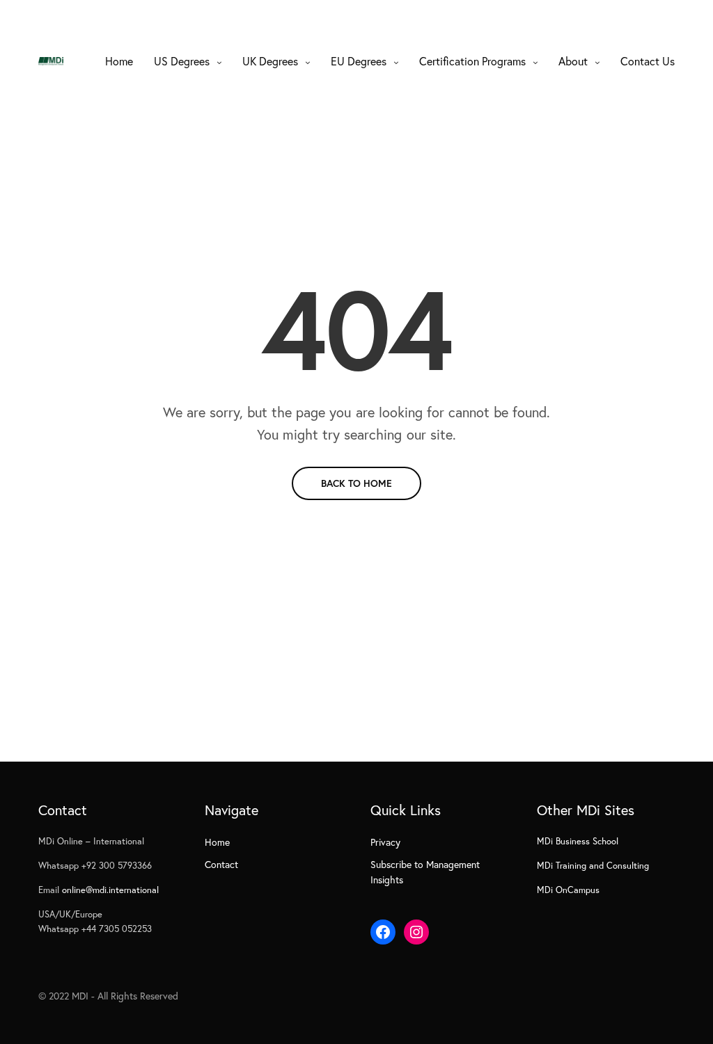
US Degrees (182, 61)
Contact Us (647, 61)
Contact (221, 864)
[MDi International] (50, 61)
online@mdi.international (110, 890)
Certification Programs (472, 61)
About (573, 61)
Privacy (385, 842)
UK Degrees (270, 61)
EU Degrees (358, 61)
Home (119, 61)
